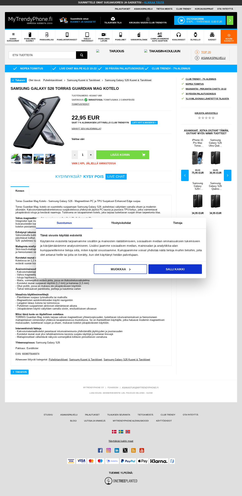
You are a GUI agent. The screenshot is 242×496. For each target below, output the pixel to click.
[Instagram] (108, 450)
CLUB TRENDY (168, 415)
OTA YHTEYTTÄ (225, 9)
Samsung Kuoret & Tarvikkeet (85, 359)
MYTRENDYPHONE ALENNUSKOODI (131, 421)
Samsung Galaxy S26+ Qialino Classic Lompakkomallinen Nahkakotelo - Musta (197, 186)
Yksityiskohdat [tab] (121, 222)
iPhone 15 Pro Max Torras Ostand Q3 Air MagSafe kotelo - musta (197, 143)
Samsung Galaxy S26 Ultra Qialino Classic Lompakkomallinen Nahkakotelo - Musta (215, 143)
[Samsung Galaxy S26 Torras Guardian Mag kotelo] (16, 159)
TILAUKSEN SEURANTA (118, 415)
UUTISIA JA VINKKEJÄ (94, 421)
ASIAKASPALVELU (143, 9)
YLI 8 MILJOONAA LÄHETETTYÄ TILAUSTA (207, 99)
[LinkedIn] (117, 450)
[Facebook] (100, 450)
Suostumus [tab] (64, 222)
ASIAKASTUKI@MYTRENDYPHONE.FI (140, 387)
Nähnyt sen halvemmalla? (86, 128)
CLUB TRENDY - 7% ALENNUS (201, 79)
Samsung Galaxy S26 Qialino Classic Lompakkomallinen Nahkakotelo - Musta (215, 186)
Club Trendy (183, 9)
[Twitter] (125, 450)
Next (227, 175)
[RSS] (133, 450)
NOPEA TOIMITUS (195, 84)
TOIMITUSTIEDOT (80, 104)
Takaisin (20, 80)
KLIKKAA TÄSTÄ (154, 2)
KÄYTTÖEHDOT (164, 421)
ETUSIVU (48, 415)
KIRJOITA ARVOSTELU (206, 113)
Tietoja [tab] (177, 222)
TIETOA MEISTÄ (164, 9)
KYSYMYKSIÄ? (90, 176)
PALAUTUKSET (122, 9)
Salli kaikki (175, 269)
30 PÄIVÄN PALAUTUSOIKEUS (201, 94)
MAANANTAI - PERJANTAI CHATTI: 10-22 (206, 89)
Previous (185, 175)
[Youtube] (142, 450)
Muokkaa (118, 269)
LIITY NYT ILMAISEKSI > (144, 122)
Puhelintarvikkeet (58, 359)
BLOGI (73, 421)
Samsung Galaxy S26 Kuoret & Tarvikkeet (127, 359)
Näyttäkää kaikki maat (121, 441)
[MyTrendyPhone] (30, 20)
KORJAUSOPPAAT (204, 9)
